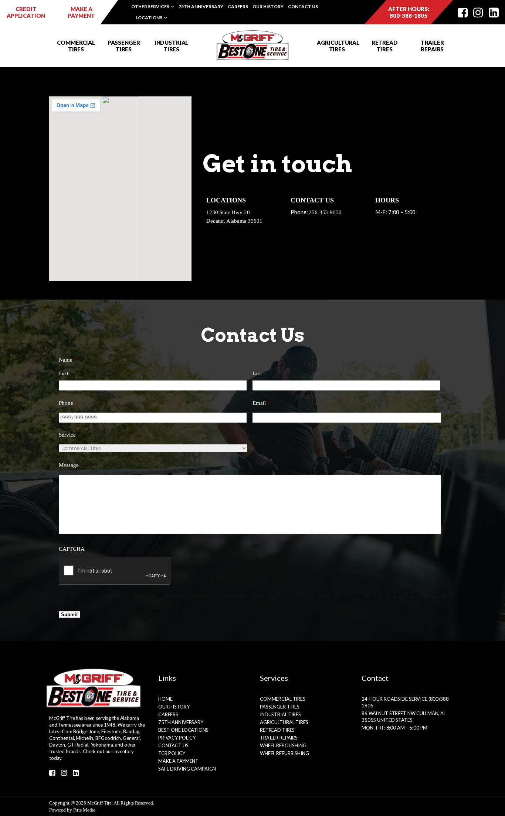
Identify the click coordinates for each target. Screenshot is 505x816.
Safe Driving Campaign (187, 769)
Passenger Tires (279, 707)
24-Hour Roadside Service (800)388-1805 (406, 702)
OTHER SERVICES (150, 6)
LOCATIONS (149, 17)
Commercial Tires (282, 699)
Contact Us (173, 745)
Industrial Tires (280, 714)
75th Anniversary (180, 722)
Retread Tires (277, 730)
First (63, 373)
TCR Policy (171, 753)
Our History (174, 707)
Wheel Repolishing (283, 745)
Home (165, 699)
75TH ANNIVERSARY (201, 6)
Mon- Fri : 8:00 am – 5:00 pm (394, 728)
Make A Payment (178, 761)
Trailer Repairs (279, 738)
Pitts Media (84, 810)
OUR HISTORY (268, 6)
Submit (69, 614)
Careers (168, 714)
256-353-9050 (325, 212)
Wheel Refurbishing (284, 753)
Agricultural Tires (284, 722)
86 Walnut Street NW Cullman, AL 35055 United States (404, 716)
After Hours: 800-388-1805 (408, 12)
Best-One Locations (183, 730)
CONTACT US (303, 6)
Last (257, 373)
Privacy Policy (177, 738)
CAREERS (238, 6)
